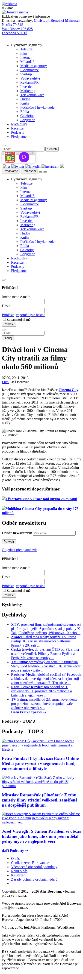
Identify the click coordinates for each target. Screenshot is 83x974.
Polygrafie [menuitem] (27, 120)
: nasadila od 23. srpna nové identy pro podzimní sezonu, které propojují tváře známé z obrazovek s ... (44, 703)
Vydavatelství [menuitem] (30, 78)
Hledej (8, 338)
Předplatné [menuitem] (19, 137)
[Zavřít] (4, 279)
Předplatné (11, 171)
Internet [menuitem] (25, 57)
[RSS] (7, 166)
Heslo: (6, 306)
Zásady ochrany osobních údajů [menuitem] (34, 879)
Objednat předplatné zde (19, 550)
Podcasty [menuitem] (17, 132)
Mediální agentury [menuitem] (33, 66)
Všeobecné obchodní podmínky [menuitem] (34, 867)
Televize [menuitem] (26, 49)
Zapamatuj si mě (18, 319)
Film (5, 382)
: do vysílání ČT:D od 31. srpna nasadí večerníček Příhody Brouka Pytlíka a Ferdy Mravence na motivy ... (45, 653)
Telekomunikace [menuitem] (32, 95)
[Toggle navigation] (45, 172)
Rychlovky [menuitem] (19, 124)
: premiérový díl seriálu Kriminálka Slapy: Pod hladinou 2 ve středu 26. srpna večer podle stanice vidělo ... (45, 666)
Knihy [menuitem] (25, 103)
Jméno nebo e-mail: (16, 297)
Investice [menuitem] (26, 87)
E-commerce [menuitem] (29, 70)
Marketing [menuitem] (27, 91)
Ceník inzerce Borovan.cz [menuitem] (30, 863)
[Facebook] (2, 166)
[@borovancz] (18, 166)
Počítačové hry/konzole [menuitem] (37, 107)
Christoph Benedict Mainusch (57, 20)
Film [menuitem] (23, 53)
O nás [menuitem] (15, 858)
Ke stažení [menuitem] (18, 875)
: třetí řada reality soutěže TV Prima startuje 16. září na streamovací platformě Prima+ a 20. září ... (43, 641)
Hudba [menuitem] (25, 99)
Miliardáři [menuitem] (27, 62)
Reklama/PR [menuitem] (29, 82)
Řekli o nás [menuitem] (19, 871)
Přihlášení (29, 171)
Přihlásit (8, 315)
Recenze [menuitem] (17, 128)
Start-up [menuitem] (26, 74)
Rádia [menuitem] (24, 112)
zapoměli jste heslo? (30, 315)
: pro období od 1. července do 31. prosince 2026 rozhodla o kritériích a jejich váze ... (41, 691)
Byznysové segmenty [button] (26, 45)
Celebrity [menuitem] (27, 116)
